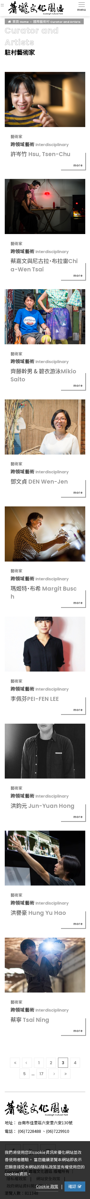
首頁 (20, 21)
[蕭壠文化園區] (36, 8)
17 (42, 1074)
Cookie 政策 (47, 1186)
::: (2, 5)
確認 (72, 1186)
